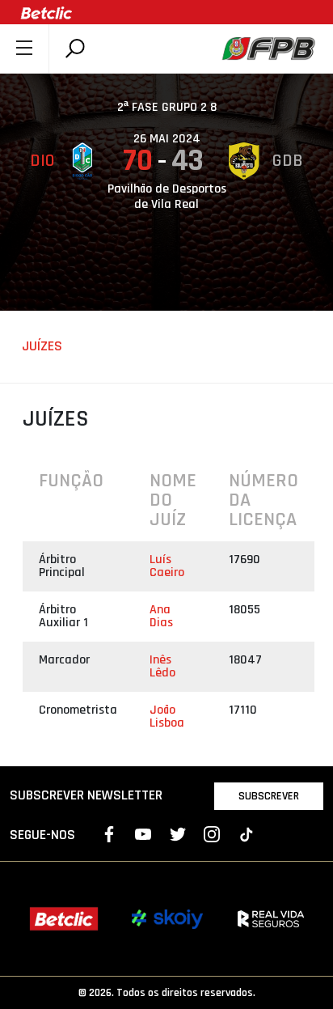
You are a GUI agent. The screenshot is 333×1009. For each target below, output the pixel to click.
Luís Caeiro (167, 566)
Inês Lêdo (162, 666)
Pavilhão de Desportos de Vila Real (166, 196)
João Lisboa (167, 716)
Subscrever (268, 796)
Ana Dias (161, 616)
